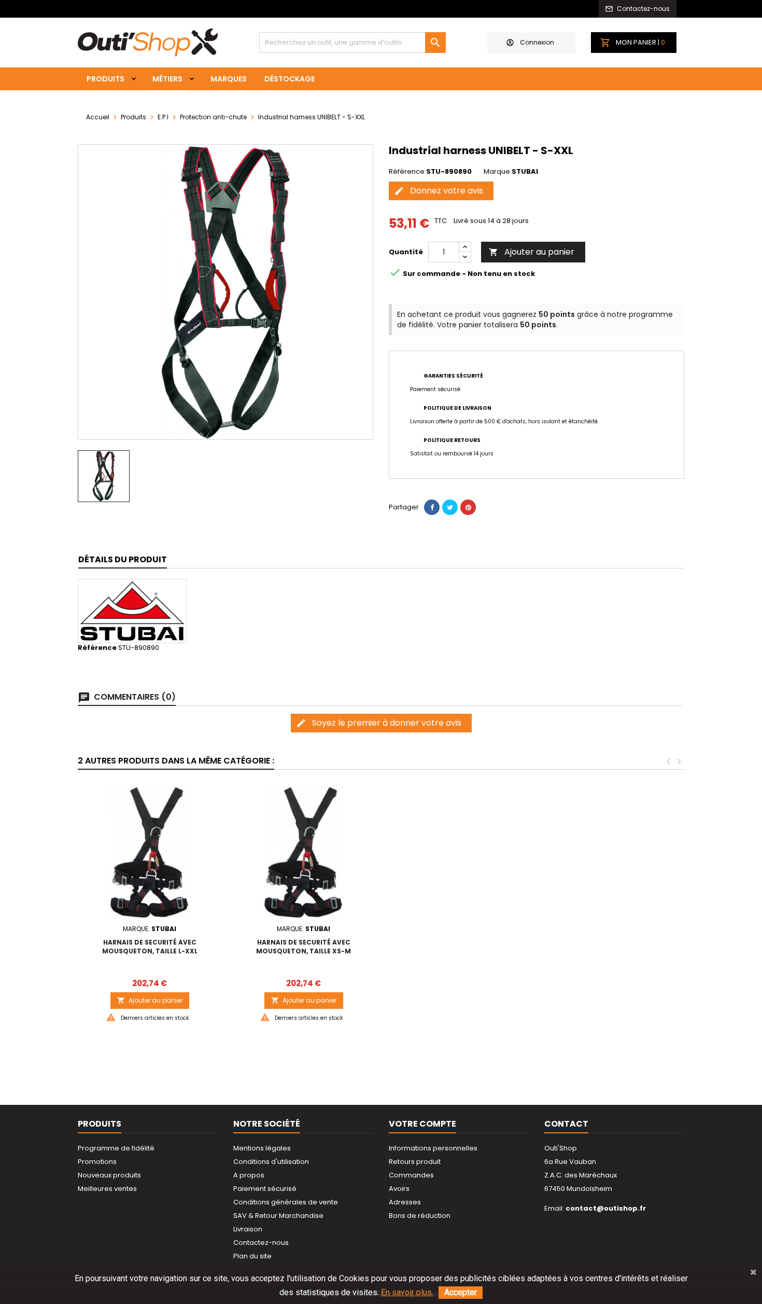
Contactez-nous (261, 1242)
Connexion (537, 42)
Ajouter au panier (531, 252)
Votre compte (422, 1124)
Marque (497, 171)
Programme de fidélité (116, 1148)
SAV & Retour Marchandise (278, 1215)
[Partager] (432, 507)
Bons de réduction (419, 1215)
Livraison (247, 1229)
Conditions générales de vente (285, 1202)
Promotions (97, 1162)
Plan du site (252, 1256)
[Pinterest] (468, 507)
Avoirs (399, 1189)
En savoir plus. (407, 1292)
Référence (407, 171)
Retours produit (415, 1162)
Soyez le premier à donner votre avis (378, 723)
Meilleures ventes (107, 1189)
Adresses (405, 1202)
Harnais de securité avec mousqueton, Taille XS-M (303, 946)
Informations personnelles (433, 1148)
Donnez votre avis (438, 191)
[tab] (122, 559)
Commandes (411, 1175)
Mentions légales (262, 1148)
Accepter (460, 1292)
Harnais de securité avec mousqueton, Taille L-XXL (149, 946)
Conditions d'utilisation (271, 1162)
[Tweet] (450, 507)
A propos (248, 1175)
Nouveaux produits (109, 1175)
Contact (566, 1124)
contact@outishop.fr (606, 1208)
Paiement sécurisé (265, 1189)
